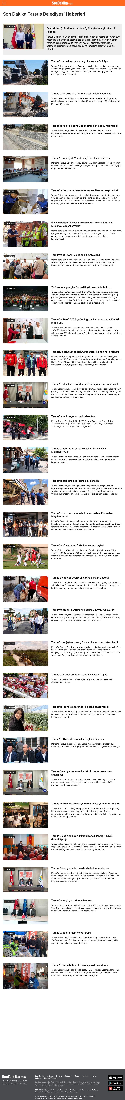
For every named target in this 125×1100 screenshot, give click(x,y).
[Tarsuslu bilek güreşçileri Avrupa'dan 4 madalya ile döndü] (25, 364)
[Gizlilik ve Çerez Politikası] (71, 1096)
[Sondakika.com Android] (115, 1083)
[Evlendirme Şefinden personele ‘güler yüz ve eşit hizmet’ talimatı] (23, 39)
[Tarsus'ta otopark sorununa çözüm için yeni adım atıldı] (25, 622)
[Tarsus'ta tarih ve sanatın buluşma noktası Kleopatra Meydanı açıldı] (25, 526)
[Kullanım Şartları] (41, 1096)
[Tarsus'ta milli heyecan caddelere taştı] (25, 429)
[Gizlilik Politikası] (55, 1096)
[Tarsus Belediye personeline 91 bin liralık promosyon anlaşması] (25, 784)
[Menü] (4, 3)
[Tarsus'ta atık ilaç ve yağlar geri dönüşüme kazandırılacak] (25, 396)
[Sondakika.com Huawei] (115, 1088)
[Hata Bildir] (80, 1098)
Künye (25, 1084)
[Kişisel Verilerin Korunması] (44, 1098)
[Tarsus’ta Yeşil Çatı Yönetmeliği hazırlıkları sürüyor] (25, 170)
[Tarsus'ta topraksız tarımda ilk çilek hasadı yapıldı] (25, 719)
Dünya (59, 1076)
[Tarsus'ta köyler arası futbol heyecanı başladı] (25, 558)
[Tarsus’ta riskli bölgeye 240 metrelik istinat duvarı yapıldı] (25, 138)
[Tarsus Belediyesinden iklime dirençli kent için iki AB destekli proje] (25, 848)
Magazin (85, 1076)
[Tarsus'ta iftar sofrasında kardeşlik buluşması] (25, 751)
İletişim (19, 1084)
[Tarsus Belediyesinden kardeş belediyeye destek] (25, 881)
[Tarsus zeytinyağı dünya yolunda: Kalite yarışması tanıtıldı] (25, 816)
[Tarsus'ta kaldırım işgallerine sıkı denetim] (25, 493)
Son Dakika (39, 1076)
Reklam (13, 1084)
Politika (38, 1078)
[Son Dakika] (62, 3)
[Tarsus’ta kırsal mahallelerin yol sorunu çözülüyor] (25, 74)
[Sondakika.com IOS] (115, 1077)
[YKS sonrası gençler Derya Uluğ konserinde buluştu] (25, 300)
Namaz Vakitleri (50, 1078)
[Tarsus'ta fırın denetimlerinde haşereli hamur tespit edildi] (25, 203)
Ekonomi (68, 1076)
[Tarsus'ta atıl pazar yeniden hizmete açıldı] (25, 267)
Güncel (50, 1076)
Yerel (94, 1076)
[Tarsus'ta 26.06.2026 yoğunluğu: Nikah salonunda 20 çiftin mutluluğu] (25, 332)
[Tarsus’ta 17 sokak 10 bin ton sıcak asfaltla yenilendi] (25, 106)
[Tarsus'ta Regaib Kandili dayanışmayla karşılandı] (25, 977)
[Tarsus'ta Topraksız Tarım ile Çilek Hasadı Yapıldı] (25, 687)
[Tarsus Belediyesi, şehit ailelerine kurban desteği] (25, 590)
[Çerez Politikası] (88, 1096)
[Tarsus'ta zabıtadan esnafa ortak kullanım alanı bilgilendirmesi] (25, 461)
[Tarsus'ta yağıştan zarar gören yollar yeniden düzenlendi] (25, 655)
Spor (77, 1076)
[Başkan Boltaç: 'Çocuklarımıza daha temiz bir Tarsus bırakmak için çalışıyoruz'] (25, 235)
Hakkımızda (6, 1084)
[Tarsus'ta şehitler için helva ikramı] (25, 945)
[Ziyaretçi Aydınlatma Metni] (65, 1098)
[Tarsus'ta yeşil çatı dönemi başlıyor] (25, 913)
